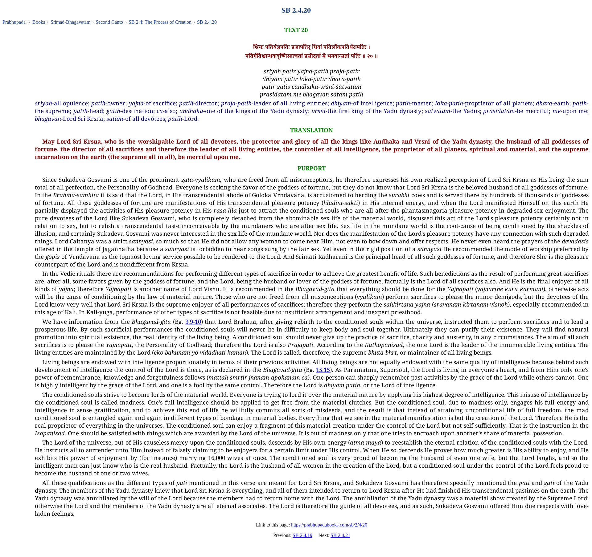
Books (38, 22)
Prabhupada (14, 22)
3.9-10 (193, 321)
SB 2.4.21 (340, 535)
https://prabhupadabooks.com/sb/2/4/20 (329, 524)
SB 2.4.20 (207, 22)
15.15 (323, 369)
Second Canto (109, 22)
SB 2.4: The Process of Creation (160, 22)
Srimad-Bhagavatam (70, 22)
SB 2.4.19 (302, 535)
